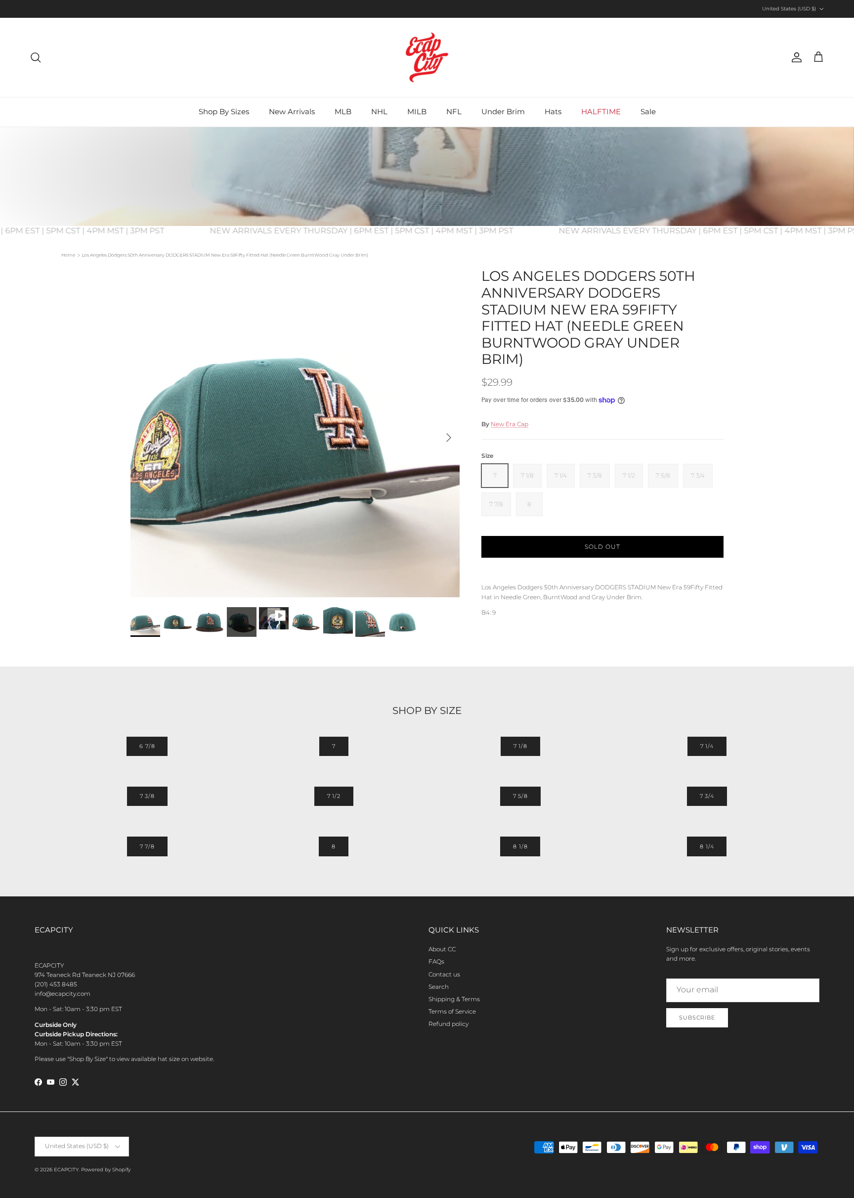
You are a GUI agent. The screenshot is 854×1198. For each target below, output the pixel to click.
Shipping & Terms (454, 999)
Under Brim (503, 111)
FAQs (436, 961)
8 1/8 (520, 846)
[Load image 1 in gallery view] (295, 432)
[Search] (36, 57)
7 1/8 (520, 746)
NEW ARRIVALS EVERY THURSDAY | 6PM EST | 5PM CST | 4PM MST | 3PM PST (375, 230)
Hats (553, 111)
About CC (442, 949)
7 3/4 (707, 796)
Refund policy (448, 1023)
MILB (417, 111)
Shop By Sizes (224, 111)
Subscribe (697, 1017)
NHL (379, 111)
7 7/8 (147, 846)
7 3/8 (147, 796)
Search (438, 986)
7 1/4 (707, 746)
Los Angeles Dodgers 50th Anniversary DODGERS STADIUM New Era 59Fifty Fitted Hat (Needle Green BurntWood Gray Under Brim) (225, 255)
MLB (343, 111)
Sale (648, 111)
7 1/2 (334, 796)
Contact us (444, 974)
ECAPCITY (66, 1169)
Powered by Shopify (105, 1169)
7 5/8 (520, 796)
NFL (454, 111)
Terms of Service (452, 1011)
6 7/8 (147, 746)
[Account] (795, 57)
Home (68, 255)
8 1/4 (707, 846)
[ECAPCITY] (427, 57)
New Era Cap (509, 424)
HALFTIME (601, 111)
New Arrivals (292, 111)
